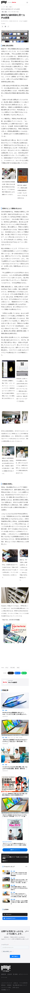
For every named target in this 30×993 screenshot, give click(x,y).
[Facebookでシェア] (5, 26)
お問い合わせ (15, 987)
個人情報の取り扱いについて (20, 985)
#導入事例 (13, 11)
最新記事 (3, 974)
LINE (25, 673)
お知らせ (16, 983)
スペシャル (4, 977)
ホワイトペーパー (23, 974)
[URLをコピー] (8, 26)
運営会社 (3, 985)
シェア (18, 673)
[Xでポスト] (2, 26)
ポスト (11, 673)
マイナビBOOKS (23, 983)
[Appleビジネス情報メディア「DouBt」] (8, 2)
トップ (3, 7)
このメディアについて (6, 983)
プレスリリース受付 (6, 987)
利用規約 (9, 985)
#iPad (9, 11)
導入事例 (15, 974)
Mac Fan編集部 (23, 21)
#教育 (17, 11)
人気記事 (9, 974)
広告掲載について (5, 989)
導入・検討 (9, 7)
